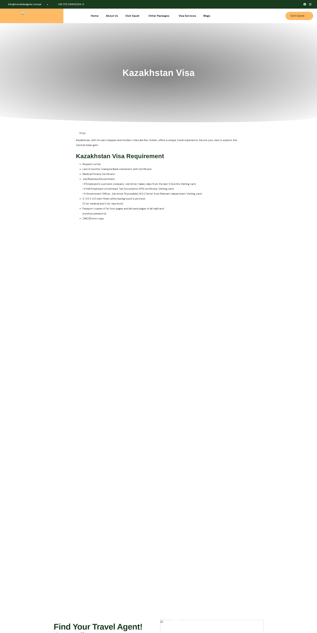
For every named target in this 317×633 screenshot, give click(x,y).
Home (95, 16)
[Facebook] (304, 4)
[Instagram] (310, 4)
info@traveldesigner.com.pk (24, 4)
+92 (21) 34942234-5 (71, 4)
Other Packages (158, 16)
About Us (112, 16)
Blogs (206, 16)
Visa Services (187, 16)
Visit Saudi (132, 16)
